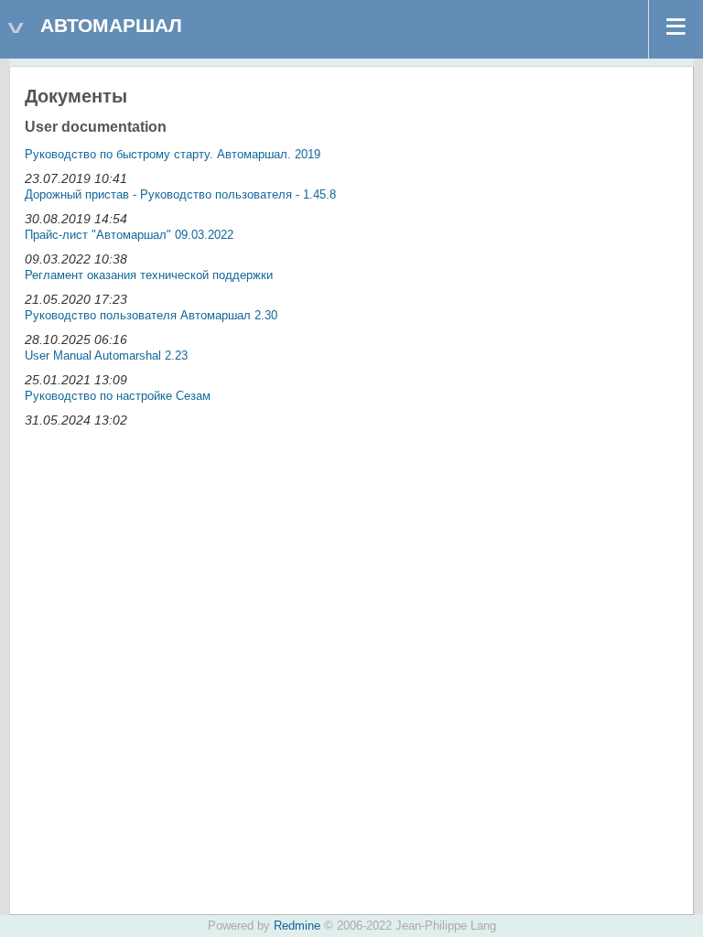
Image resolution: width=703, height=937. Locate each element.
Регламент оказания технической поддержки (149, 275)
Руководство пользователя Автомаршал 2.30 (151, 315)
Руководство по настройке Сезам (118, 396)
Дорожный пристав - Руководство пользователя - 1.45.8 (180, 194)
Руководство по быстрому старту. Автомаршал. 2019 (172, 154)
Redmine (297, 926)
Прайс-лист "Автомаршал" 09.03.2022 (129, 235)
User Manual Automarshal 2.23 (106, 355)
